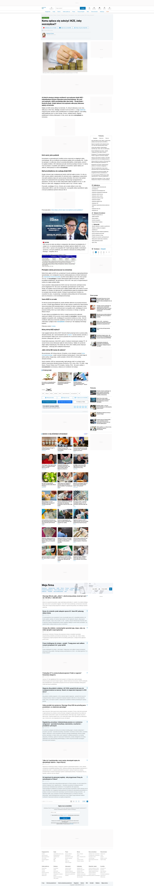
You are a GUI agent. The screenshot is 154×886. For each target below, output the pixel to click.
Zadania (43, 871)
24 (93, 252)
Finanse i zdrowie (80, 861)
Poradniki (50, 591)
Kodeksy (67, 875)
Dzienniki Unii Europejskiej (70, 872)
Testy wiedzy (56, 878)
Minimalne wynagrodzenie (94, 869)
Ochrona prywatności (51, 883)
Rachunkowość (45, 855)
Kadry (54, 11)
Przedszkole (56, 868)
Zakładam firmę (51, 588)
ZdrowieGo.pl (103, 868)
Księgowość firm (45, 851)
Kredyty (53, 326)
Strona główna (44, 15)
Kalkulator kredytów (96, 199)
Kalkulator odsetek (80, 872)
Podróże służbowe (92, 872)
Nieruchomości (94, 11)
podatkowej (82, 109)
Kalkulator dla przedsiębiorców (98, 190)
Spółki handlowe (95, 216)
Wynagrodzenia (56, 855)
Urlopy (55, 858)
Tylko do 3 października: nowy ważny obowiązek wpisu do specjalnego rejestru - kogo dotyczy (100, 169)
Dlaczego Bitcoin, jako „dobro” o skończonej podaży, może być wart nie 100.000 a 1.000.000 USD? (100, 141)
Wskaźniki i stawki (93, 866)
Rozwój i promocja (45, 872)
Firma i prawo (94, 295)
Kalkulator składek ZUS (97, 201)
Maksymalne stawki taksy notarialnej (99, 238)
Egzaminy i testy (57, 872)
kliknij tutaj (71, 823)
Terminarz (96, 249)
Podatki (71, 589)
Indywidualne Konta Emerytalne (52, 276)
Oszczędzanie (71, 15)
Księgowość (47, 11)
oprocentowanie (66, 393)
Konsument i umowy (69, 856)
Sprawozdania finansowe (93, 859)
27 (101, 252)
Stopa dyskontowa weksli (97, 240)
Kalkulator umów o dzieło (97, 196)
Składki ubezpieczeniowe (93, 871)
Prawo (73, 11)
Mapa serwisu (105, 883)
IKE (43, 393)
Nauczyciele (56, 871)
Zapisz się (65, 818)
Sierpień (103, 249)
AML (89, 861)
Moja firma (50, 15)
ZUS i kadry (44, 858)
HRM (54, 861)
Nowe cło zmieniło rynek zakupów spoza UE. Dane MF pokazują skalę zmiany (100, 145)
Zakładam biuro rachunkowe (94, 853)
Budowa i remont (103, 858)
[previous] (71, 801)
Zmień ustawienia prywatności (65, 883)
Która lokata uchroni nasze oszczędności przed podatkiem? (67, 210)
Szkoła (55, 869)
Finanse (58, 15)
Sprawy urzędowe (68, 858)
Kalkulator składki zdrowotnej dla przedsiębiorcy (99, 187)
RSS (87, 883)
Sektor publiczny (66, 11)
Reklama (97, 883)
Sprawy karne (68, 855)
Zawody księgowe (45, 859)
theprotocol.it (102, 875)
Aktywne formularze (99, 213)
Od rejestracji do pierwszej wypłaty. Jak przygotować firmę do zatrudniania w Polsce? (99, 172)
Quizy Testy (94, 242)
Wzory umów (102, 872)
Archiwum (102, 869)
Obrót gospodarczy (45, 856)
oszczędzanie (74, 393)
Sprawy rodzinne (68, 853)
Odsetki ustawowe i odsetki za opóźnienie (101, 226)
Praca (66, 859)
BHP (54, 859)
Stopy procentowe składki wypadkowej (100, 231)
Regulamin (76, 883)
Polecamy (93, 388)
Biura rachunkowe (92, 851)
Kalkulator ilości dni (96, 208)
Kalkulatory (97, 185)
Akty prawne (68, 866)
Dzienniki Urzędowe (69, 871)
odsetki (55, 393)
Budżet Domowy (64, 15)
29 (106, 252)
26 (98, 252)
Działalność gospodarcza (97, 214)
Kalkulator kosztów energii (97, 197)
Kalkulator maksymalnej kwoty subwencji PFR (100, 206)
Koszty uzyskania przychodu (98, 233)
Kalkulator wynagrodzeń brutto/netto (99, 192)
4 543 (84, 801)
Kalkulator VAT (95, 203)
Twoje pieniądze (80, 11)
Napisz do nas (66, 397)
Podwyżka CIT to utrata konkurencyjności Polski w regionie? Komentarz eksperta (100, 155)
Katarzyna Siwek (50, 33)
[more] (79, 393)
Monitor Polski (68, 869)
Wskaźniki (96, 224)
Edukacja (102, 11)
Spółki (58, 588)
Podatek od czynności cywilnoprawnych (100, 237)
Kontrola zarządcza (96, 220)
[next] (87, 801)
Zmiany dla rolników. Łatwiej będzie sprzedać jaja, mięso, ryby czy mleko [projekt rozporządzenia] (100, 148)
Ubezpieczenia (56, 856)
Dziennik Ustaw (68, 868)
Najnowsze (101, 138)
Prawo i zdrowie (68, 862)
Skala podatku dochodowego (94, 875)
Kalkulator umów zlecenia (97, 194)
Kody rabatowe (103, 871)
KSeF (107, 11)
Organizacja (44, 868)
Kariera (82, 883)
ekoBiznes (44, 591)
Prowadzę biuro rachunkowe (94, 855)
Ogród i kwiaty (103, 859)
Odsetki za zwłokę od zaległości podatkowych (99, 228)
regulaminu (65, 815)
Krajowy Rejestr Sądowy (97, 221)
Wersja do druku (50, 397)
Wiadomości (102, 853)
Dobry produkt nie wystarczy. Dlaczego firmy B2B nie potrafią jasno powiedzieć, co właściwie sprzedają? (100, 162)
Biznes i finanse (80, 853)
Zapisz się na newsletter (82, 397)
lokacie (70, 334)
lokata (51, 393)
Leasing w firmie (73, 588)
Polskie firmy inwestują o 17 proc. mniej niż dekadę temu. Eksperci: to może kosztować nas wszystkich (100, 179)
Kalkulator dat (95, 210)
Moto (88, 11)
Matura (55, 875)
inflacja (47, 393)
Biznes (59, 11)
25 (95, 252)
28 (103, 252)
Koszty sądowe (95, 218)
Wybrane (107, 138)
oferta (60, 393)
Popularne (95, 138)
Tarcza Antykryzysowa (58, 591)
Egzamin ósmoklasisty (58, 876)
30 (109, 252)
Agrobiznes (76, 589)
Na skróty (102, 866)
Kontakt (92, 883)
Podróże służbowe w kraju (97, 235)
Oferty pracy (102, 876)
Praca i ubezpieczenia (59, 589)
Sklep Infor (67, 861)
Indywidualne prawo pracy (58, 853)
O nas (43, 883)
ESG (66, 591)
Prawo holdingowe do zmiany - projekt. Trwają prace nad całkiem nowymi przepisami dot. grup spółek (99, 151)
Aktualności (44, 588)
